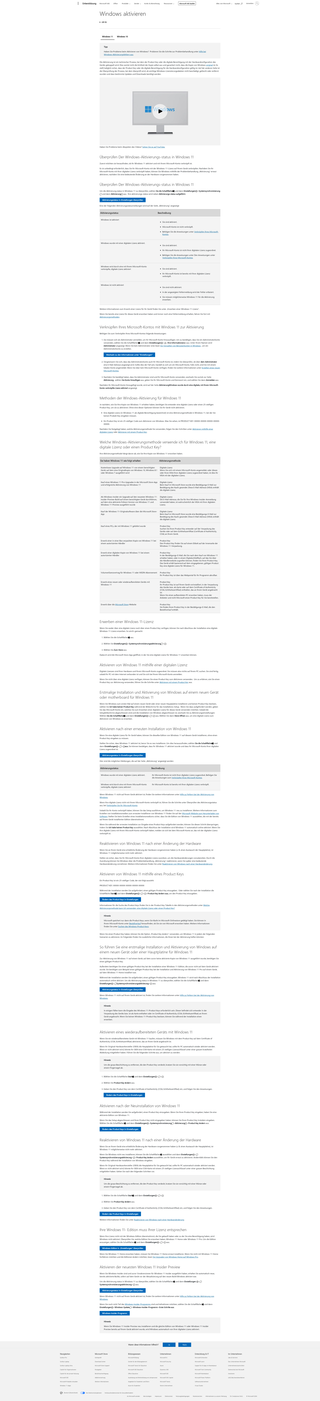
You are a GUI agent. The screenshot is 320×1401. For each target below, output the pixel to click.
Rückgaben (98, 1369)
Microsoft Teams (165, 1381)
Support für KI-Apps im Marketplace (205, 1365)
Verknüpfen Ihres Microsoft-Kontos (177, 257)
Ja (169, 1344)
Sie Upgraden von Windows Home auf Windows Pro (175, 1257)
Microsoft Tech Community (203, 1369)
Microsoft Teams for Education (137, 1365)
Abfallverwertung (100, 1377)
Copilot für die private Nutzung (69, 1373)
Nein (185, 1344)
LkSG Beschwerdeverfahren (236, 1377)
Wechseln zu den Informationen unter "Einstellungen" (129, 354)
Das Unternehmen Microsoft (236, 1361)
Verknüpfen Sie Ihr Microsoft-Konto (122, 805)
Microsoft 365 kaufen (187, 3)
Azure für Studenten (134, 1385)
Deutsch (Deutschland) (71, 1393)
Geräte (136, 3)
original (209, 65)
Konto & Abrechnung (152, 3)
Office (115, 3)
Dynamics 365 (164, 1369)
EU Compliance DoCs (236, 1396)
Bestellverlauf (135, 923)
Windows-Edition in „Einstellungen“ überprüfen (122, 1248)
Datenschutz (168, 1396)
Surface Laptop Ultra (66, 1365)
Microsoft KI (163, 1357)
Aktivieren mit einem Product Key (132, 432)
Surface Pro (63, 1357)
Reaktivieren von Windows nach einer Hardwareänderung (187, 864)
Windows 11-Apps (65, 1385)
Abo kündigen (147, 1396)
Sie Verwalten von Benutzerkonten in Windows (180, 345)
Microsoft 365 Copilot (166, 1377)
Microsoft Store (121, 604)
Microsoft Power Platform (202, 1377)
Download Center (100, 1361)
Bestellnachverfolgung (101, 1373)
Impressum (158, 1396)
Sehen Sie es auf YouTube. (153, 147)
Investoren (231, 1373)
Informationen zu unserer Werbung (216, 1396)
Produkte (125, 3)
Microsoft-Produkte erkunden (69, 1381)
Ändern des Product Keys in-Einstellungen (120, 899)
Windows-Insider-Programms (138, 1304)
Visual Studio (199, 1385)
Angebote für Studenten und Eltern (138, 1381)
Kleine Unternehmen (166, 1385)
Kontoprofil (98, 1357)
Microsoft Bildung (133, 1357)
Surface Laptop (64, 1361)
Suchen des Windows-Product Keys (133, 926)
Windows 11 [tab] (107, 36)
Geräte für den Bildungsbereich (137, 1361)
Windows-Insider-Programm (114, 1313)
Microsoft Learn (199, 1361)
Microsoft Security (165, 1361)
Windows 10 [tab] (122, 36)
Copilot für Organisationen (68, 1369)
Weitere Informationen (102, 1381)
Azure (162, 1365)
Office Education (133, 1373)
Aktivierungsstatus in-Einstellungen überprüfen (122, 200)
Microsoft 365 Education (135, 1369)
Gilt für (104, 22)
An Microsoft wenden (133, 1396)
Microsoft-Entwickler (201, 1357)
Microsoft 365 (105, 3)
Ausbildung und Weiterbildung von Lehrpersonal (142, 1377)
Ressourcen (168, 3)
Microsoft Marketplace (202, 1373)
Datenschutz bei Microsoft (236, 1369)
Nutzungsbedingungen (183, 1396)
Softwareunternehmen (201, 1381)
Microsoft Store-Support (102, 1365)
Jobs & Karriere (233, 1357)
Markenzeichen (197, 1396)
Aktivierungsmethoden (109, 317)
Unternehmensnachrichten (236, 1365)
